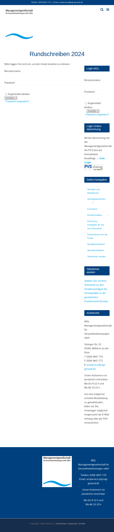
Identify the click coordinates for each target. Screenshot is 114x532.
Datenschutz (61, 524)
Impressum (72, 524)
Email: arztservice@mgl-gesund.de (68, 2)
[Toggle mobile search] (101, 9)
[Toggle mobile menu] (108, 9)
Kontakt (82, 524)
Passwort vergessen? (17, 101)
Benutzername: (12, 71)
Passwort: (9, 82)
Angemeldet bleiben (19, 94)
